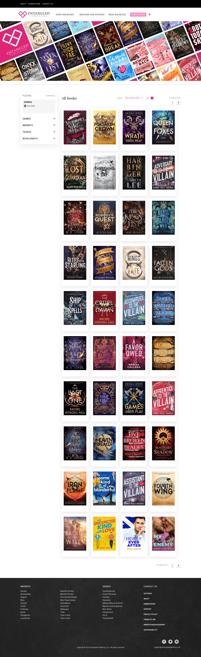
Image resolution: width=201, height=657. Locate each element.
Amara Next (26, 594)
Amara (24, 591)
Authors (148, 594)
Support (147, 609)
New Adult (107, 609)
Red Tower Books (67, 600)
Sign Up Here (138, 14)
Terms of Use (149, 619)
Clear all (50, 96)
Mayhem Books (67, 591)
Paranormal (108, 612)
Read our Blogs (117, 15)
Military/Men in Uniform (113, 603)
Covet (23, 606)
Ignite (23, 612)
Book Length (30, 138)
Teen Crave (65, 615)
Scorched (64, 606)
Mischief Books (66, 594)
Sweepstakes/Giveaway (154, 625)
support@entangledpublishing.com (167, 647)
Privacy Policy (151, 614)
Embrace (24, 609)
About (23, 4)
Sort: (120, 98)
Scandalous (65, 603)
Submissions (34, 4)
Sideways (64, 609)
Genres (27, 118)
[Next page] (178, 102)
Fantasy (106, 597)
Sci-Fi (105, 615)
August (24, 597)
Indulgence (25, 615)
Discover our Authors (92, 15)
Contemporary (109, 591)
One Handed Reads (68, 597)
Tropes (27, 132)
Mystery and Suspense (112, 606)
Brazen (24, 603)
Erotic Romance (109, 594)
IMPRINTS (25, 586)
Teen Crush (65, 618)
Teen (62, 612)
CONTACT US (150, 586)
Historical (106, 600)
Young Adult (108, 618)
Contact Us (47, 4)
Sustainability (150, 630)
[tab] (147, 98)
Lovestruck (25, 618)
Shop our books (65, 15)
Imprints (28, 125)
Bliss (22, 600)
